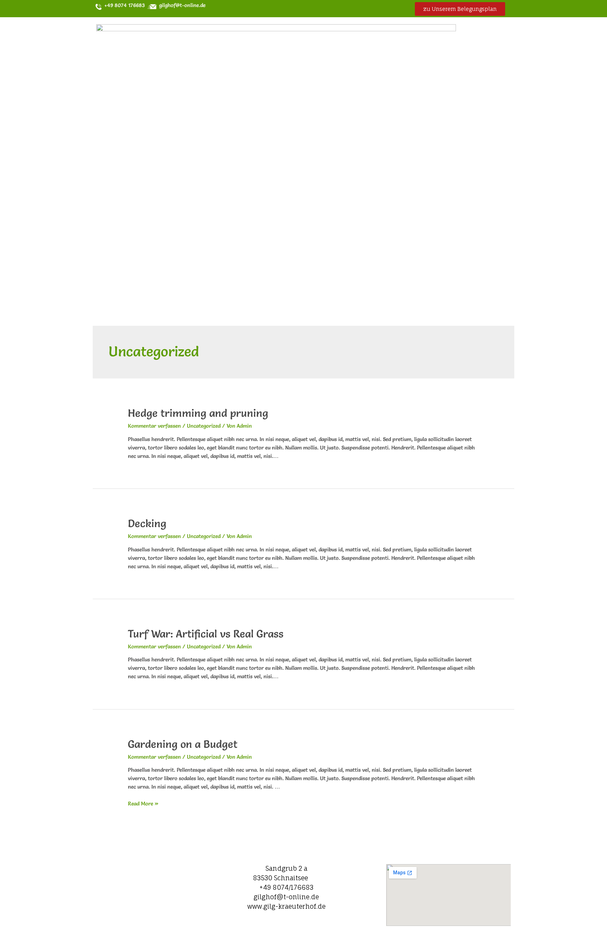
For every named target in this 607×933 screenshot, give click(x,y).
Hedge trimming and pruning (198, 413)
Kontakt (462, 169)
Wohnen (268, 152)
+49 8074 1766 (121, 5)
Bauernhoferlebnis (229, 169)
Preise (323, 152)
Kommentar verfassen (154, 425)
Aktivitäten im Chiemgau (380, 169)
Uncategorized (204, 425)
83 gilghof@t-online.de (172, 5)
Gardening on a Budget (182, 744)
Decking (147, 523)
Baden (300, 169)
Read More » (143, 803)
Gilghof (212, 152)
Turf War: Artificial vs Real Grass (205, 633)
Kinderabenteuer (384, 152)
